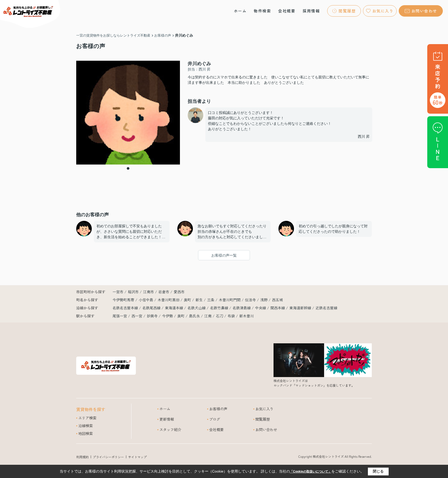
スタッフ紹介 (170, 429)
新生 (199, 299)
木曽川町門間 (230, 299)
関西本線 (278, 307)
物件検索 (262, 10)
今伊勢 (167, 315)
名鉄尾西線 (152, 307)
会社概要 (286, 10)
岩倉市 (163, 291)
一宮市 (118, 291)
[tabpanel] (128, 113)
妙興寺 (152, 315)
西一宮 (136, 315)
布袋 (231, 315)
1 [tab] (128, 168)
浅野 (264, 299)
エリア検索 (87, 417)
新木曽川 (246, 315)
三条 (211, 299)
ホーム (240, 10)
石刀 (219, 315)
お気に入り (383, 10)
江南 (208, 315)
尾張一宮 (120, 315)
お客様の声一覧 (224, 255)
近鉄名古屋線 (326, 307)
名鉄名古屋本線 (126, 307)
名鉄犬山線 (197, 307)
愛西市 (179, 291)
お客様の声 (218, 408)
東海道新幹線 (300, 307)
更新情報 (166, 419)
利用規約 (82, 457)
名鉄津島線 (242, 307)
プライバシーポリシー (108, 457)
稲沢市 (133, 291)
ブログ (214, 419)
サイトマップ (137, 457)
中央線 (261, 307)
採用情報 (311, 10)
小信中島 (146, 299)
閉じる (378, 471)
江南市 (148, 291)
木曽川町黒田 (169, 299)
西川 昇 (364, 136)
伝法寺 (251, 299)
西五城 (277, 299)
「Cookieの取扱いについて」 (310, 471)
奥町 (188, 299)
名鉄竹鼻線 (219, 307)
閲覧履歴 (347, 10)
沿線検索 (85, 425)
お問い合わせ (424, 10)
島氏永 (194, 315)
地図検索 (85, 433)
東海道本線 (174, 307)
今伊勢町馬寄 (124, 299)
